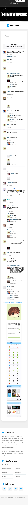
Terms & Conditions (18, 477)
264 (19, 327)
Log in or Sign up (20, 0)
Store (16, 465)
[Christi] (9, 395)
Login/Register (6, 468)
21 (17, 302)
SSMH (8, 51)
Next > (19, 302)
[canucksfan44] (14, 391)
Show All (19, 399)
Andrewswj (10, 188)
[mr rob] (9, 407)
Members (18, 472)
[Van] (14, 395)
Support (17, 468)
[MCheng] (18, 407)
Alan (8, 224)
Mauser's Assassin (12, 168)
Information (14, 48)
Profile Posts (14, 44)
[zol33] (9, 412)
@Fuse (15, 188)
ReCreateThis (10, 205)
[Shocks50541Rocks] (18, 412)
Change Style (9, 502)
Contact (4, 472)
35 (19, 403)
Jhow (8, 91)
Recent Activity (10, 46)
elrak (11, 267)
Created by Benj (18, 502)
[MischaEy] (14, 412)
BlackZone (9, 56)
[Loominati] (18, 391)
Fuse (8, 59)
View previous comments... (13, 73)
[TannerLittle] (18, 395)
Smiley (12, 155)
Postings (19, 46)
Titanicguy (13, 173)
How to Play (5, 465)
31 (19, 386)
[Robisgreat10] (14, 407)
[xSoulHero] (9, 391)
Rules (4, 476)
